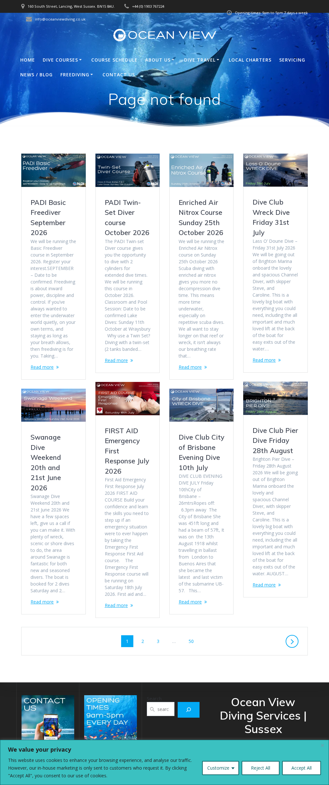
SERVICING (292, 60)
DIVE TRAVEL (200, 60)
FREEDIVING (74, 75)
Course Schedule (114, 60)
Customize (218, 768)
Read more (42, 367)
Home (27, 60)
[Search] (188, 710)
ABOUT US (158, 60)
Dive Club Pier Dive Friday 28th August (275, 440)
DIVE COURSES (60, 60)
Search (154, 698)
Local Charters (250, 60)
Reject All (260, 768)
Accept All (301, 768)
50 (193, 641)
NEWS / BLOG (36, 75)
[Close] (322, 745)
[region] (164, 762)
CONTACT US (118, 75)
